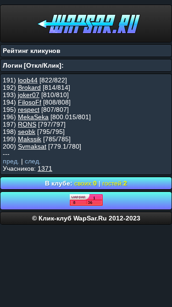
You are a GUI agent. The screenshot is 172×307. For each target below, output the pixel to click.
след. (33, 161)
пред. (11, 161)
